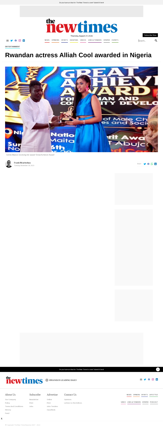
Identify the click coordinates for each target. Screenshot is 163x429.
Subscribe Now (150, 35)
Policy (7, 403)
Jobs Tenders (52, 406)
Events (115, 40)
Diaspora (74, 40)
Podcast (154, 402)
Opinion (136, 395)
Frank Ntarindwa (22, 162)
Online (49, 399)
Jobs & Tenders (95, 40)
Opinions (55, 40)
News (47, 40)
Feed (7, 413)
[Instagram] (20, 40)
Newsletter (33, 399)
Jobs (31, 406)
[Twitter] (11, 40)
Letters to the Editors (73, 403)
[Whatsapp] (152, 164)
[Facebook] (16, 40)
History (8, 410)
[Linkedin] (24, 40)
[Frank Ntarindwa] (9, 167)
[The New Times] (81, 33)
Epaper (107, 40)
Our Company (10, 399)
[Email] (7, 40)
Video (123, 402)
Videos (83, 40)
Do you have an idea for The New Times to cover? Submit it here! (81, 2)
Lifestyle (153, 395)
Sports (64, 40)
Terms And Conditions (14, 406)
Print (31, 403)
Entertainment (12, 47)
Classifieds (51, 410)
